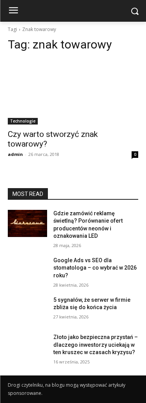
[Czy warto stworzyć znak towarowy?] (73, 92)
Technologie (22, 121)
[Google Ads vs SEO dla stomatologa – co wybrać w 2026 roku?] (27, 270)
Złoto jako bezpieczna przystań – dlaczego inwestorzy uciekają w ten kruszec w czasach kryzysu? (95, 344)
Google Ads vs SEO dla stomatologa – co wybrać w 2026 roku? (95, 267)
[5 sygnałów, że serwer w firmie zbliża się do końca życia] (27, 309)
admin (15, 154)
